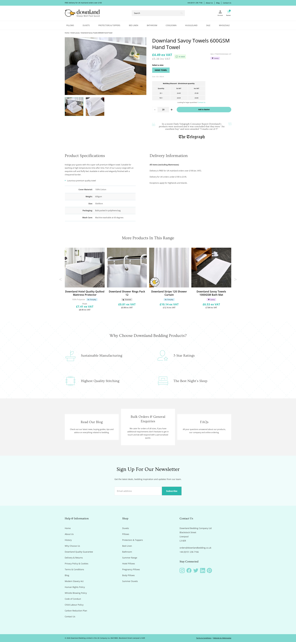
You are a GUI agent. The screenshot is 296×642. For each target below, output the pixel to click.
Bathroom (152, 25)
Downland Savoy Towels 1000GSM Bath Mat (211, 293)
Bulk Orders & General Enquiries (148, 419)
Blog (218, 3)
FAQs (204, 422)
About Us (209, 3)
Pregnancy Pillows (131, 569)
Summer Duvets (130, 581)
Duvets (86, 25)
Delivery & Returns (74, 557)
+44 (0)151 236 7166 (194, 3)
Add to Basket (204, 109)
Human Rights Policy (75, 587)
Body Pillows (128, 575)
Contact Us (227, 3)
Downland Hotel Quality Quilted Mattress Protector (84, 293)
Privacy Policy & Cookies (76, 563)
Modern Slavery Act (74, 581)
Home (67, 33)
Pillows (70, 25)
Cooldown (171, 25)
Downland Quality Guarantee (79, 551)
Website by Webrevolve (222, 638)
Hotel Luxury (75, 33)
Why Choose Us (72, 545)
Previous (60, 279)
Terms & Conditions (74, 569)
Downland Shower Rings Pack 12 (127, 293)
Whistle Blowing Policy (76, 593)
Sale (208, 25)
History (68, 540)
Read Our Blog (92, 422)
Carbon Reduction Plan (76, 610)
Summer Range (129, 557)
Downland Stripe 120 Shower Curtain (169, 293)
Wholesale (224, 25)
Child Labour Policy (74, 604)
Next (235, 279)
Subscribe (171, 491)
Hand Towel (161, 70)
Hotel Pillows (128, 563)
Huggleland (191, 25)
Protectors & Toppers (109, 25)
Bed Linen (133, 25)
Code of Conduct (73, 598)
